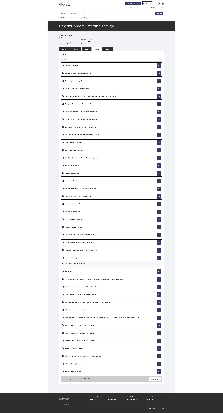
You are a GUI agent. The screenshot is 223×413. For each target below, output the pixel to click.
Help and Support (93, 396)
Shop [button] (127, 7)
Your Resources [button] (142, 7)
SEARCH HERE (85, 379)
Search (63, 13)
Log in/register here (133, 3)
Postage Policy (77, 263)
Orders (96, 49)
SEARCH (107, 49)
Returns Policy (111, 396)
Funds (86, 49)
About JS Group (149, 399)
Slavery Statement (150, 402)
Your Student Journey (156, 7)
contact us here (92, 44)
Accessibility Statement (151, 396)
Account (75, 49)
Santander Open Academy (133, 396)
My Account (147, 3)
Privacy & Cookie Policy (132, 399)
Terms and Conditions (113, 399)
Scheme (64, 49)
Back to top (155, 379)
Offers (132, 7)
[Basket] (159, 3)
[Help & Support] (162, 3)
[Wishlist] (155, 3)
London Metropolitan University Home (68, 18)
